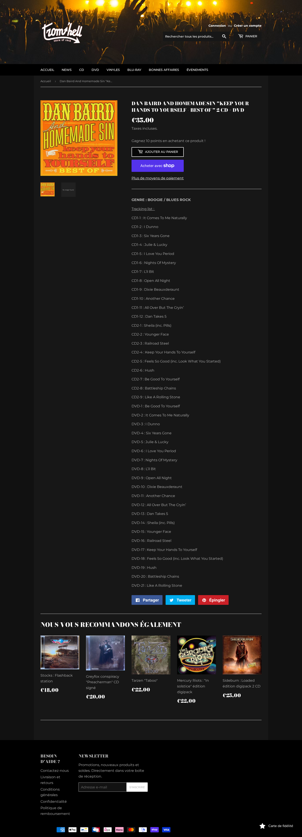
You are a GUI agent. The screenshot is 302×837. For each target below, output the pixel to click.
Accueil (45, 81)
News (67, 70)
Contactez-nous (54, 771)
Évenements (197, 70)
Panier (251, 36)
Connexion (217, 25)
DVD (95, 70)
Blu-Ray (134, 70)
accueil (47, 70)
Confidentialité (53, 801)
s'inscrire (137, 787)
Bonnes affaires (164, 70)
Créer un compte (248, 25)
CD (81, 70)
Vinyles (113, 70)
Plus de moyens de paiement (158, 178)
